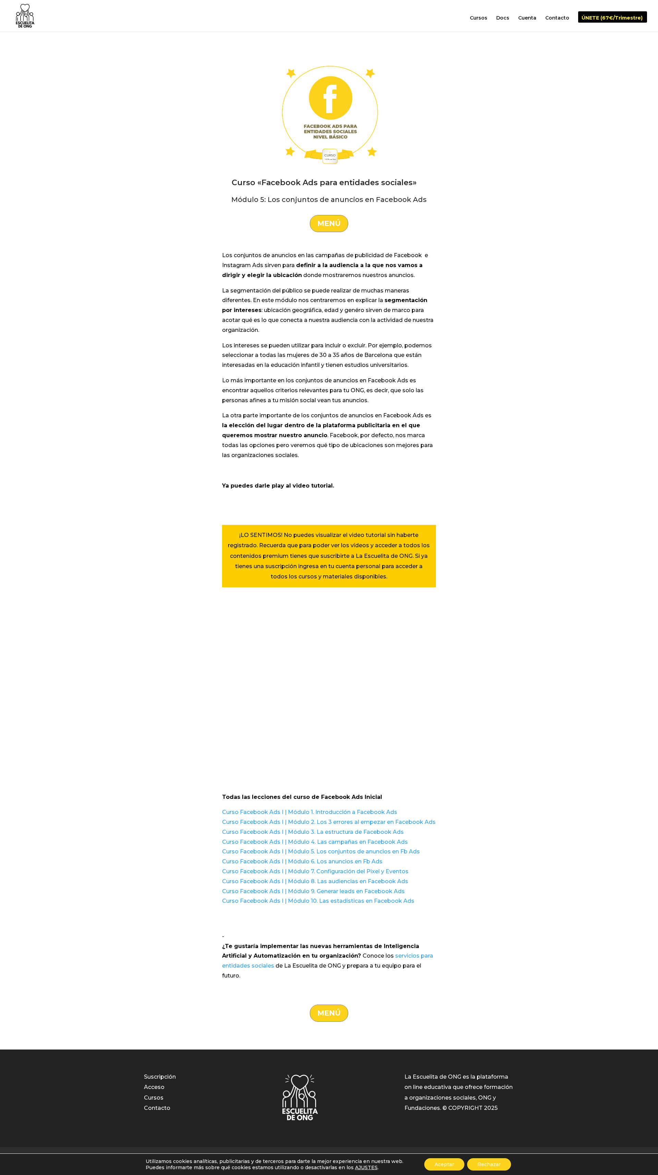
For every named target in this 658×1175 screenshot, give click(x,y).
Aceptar (444, 1164)
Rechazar (489, 1164)
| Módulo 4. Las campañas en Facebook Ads (345, 842)
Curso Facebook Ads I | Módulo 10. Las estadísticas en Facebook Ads (318, 901)
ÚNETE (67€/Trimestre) (612, 18)
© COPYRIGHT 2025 (470, 1108)
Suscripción (160, 1077)
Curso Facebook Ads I (252, 822)
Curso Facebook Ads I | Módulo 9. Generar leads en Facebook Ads (313, 891)
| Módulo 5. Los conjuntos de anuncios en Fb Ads (351, 851)
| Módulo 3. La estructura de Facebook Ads (343, 832)
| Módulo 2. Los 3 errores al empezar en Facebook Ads (359, 822)
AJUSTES (366, 1167)
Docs (502, 18)
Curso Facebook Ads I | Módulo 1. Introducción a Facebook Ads (309, 812)
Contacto (557, 18)
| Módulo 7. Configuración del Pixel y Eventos (346, 871)
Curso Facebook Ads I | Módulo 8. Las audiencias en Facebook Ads (315, 881)
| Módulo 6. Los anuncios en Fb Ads (332, 861)
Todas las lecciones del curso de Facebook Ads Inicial (302, 797)
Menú (329, 223)
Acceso (154, 1087)
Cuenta (527, 18)
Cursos (478, 18)
